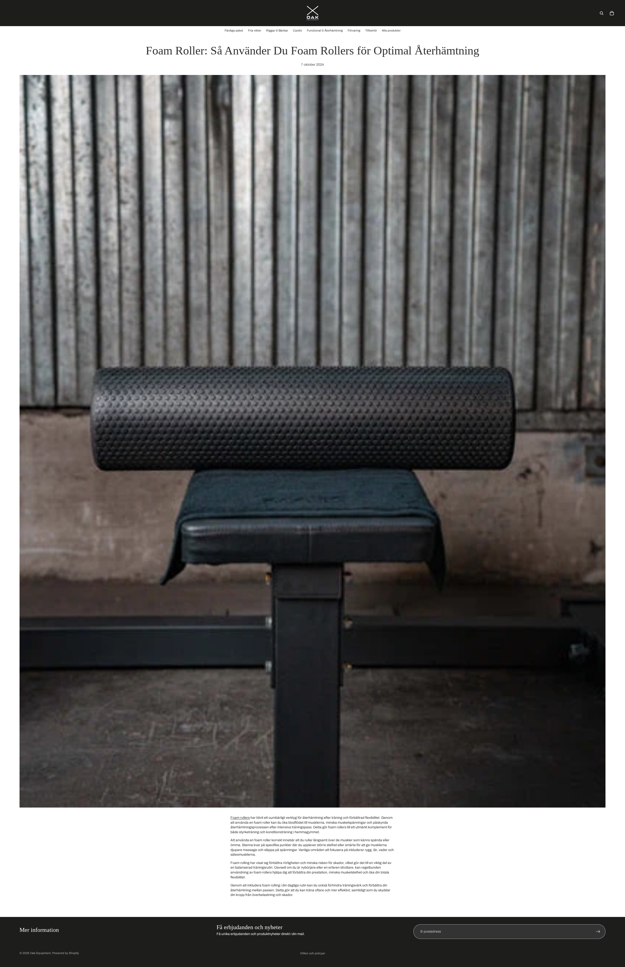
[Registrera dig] (598, 931)
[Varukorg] (611, 13)
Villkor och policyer (312, 953)
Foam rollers (240, 818)
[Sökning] (601, 13)
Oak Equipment (40, 953)
